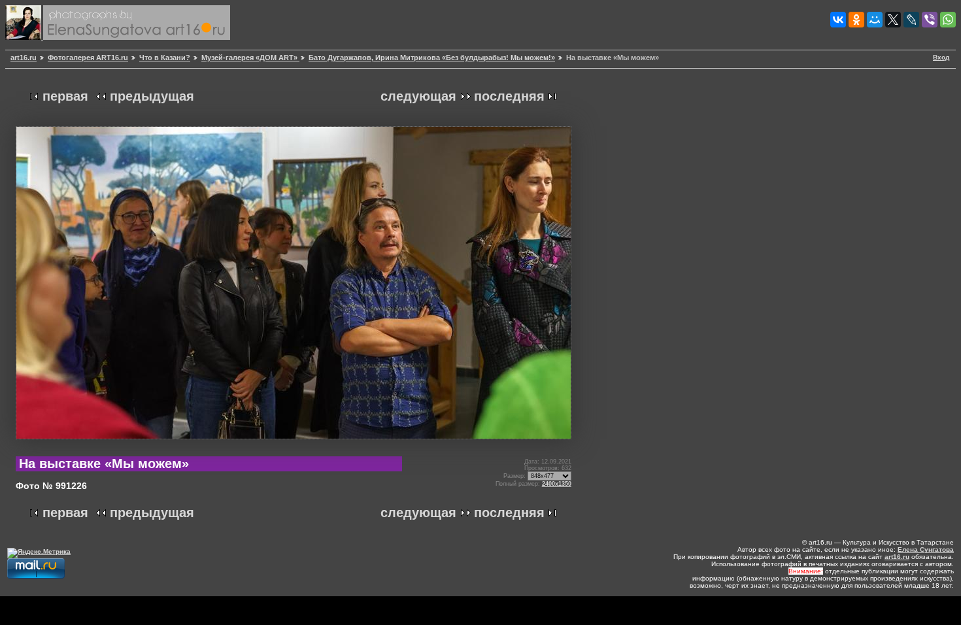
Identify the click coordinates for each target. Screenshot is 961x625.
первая (65, 96)
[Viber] (929, 19)
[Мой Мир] (875, 19)
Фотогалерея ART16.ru (88, 57)
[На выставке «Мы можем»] (293, 444)
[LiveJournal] (911, 19)
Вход (941, 57)
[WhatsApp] (948, 19)
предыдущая (152, 96)
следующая (418, 96)
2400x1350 (556, 484)
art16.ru (23, 57)
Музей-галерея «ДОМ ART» (250, 57)
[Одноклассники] (856, 19)
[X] (893, 19)
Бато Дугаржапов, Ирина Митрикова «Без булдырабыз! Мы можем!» (432, 57)
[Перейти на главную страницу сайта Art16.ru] (24, 37)
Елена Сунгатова (926, 549)
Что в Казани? (164, 57)
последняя (509, 96)
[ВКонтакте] (838, 19)
